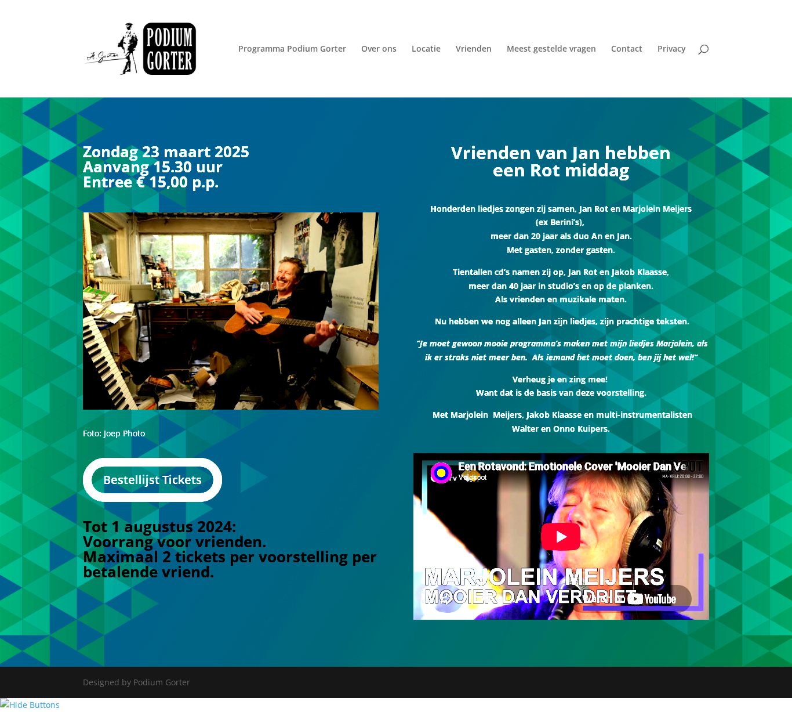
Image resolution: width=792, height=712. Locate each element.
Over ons (379, 49)
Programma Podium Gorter (292, 49)
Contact (626, 49)
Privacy (671, 49)
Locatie (426, 49)
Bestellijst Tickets (152, 479)
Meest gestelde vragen (551, 49)
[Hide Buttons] (30, 704)
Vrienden (474, 49)
